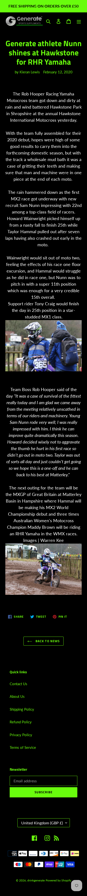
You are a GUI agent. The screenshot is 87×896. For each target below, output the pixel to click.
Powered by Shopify (58, 880)
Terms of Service (23, 747)
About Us (17, 696)
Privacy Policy (21, 735)
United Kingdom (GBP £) (42, 822)
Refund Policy (21, 722)
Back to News (47, 641)
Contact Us (18, 684)
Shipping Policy (22, 709)
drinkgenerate (36, 880)
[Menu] (79, 21)
